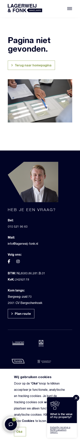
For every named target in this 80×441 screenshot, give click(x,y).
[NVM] (45, 343)
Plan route (22, 313)
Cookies (28, 421)
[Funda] (20, 361)
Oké (34, 383)
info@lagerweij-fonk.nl (23, 243)
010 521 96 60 (18, 226)
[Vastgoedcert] (45, 361)
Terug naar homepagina (32, 65)
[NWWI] (20, 343)
